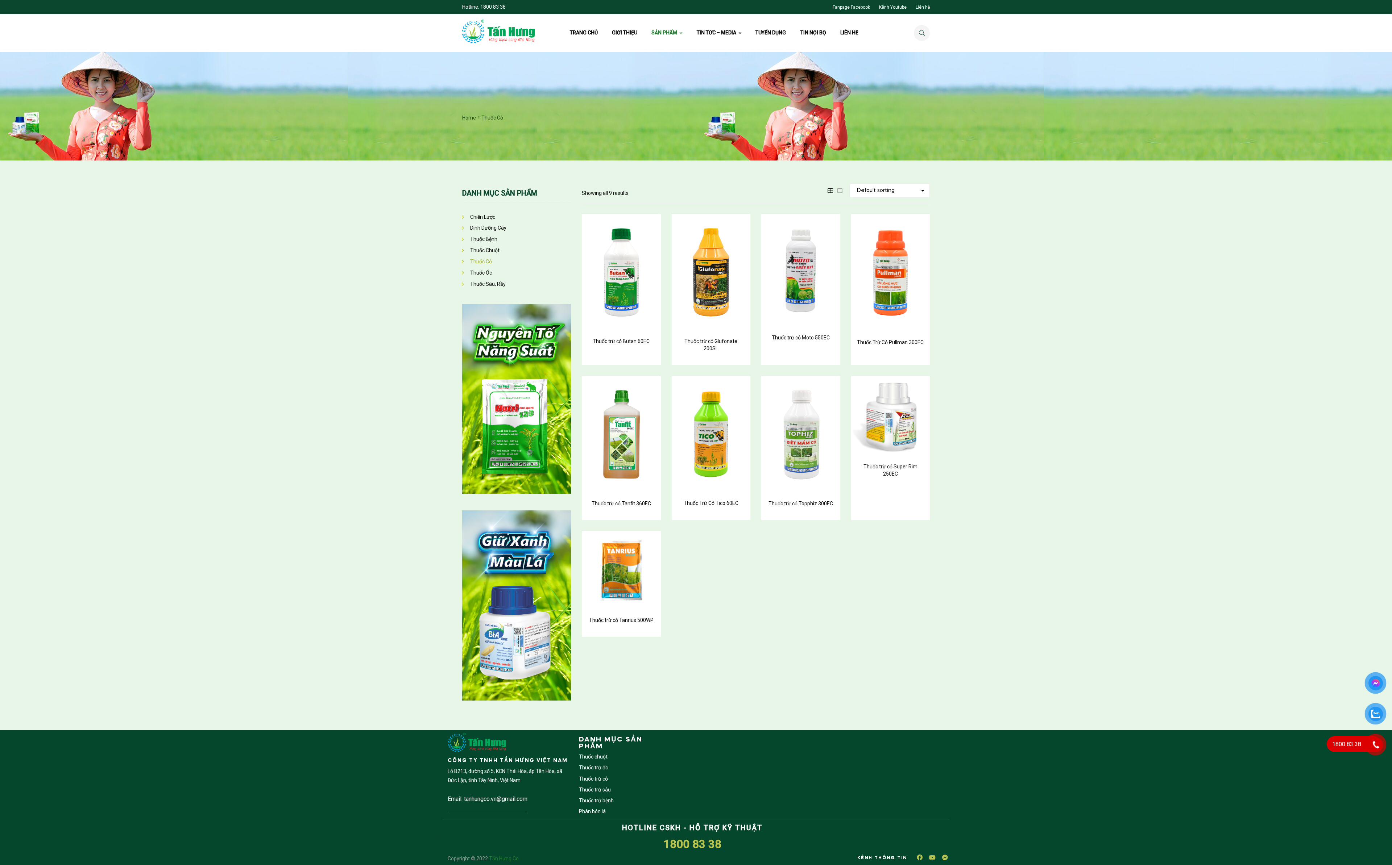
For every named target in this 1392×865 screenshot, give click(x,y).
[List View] (840, 190)
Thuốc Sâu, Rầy (488, 284)
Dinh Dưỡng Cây (488, 228)
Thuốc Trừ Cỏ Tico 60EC (711, 503)
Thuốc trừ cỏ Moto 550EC (801, 337)
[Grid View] (830, 190)
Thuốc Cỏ (481, 261)
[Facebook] (920, 857)
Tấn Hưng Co (504, 858)
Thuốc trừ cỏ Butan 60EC (621, 341)
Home (469, 118)
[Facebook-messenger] (945, 857)
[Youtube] (932, 857)
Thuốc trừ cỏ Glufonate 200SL (710, 344)
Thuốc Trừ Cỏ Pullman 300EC (890, 342)
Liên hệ (923, 7)
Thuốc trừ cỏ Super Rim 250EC (890, 470)
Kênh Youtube (893, 7)
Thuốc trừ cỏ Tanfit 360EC (621, 503)
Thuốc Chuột (485, 250)
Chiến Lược (482, 217)
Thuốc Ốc (481, 273)
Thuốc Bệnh (483, 239)
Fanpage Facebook (851, 7)
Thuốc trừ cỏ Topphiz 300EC (800, 503)
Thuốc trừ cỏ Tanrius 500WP (621, 620)
